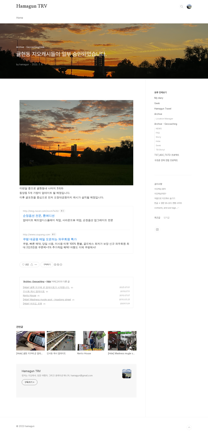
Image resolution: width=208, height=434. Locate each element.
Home (19, 17)
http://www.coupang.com (36, 234)
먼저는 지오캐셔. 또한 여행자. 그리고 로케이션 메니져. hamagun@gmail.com (57, 375)
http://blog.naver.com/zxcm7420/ (41, 211)
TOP (189, 427)
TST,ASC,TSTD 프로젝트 (166, 155)
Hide (48, 281)
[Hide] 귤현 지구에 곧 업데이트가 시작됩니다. (46, 287)
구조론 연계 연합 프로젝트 (166, 160)
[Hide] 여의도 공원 (32, 303)
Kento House (29, 295)
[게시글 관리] (36, 264)
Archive (158, 114)
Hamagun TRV (31, 6)
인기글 (166, 217)
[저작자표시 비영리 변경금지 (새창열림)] (57, 264)
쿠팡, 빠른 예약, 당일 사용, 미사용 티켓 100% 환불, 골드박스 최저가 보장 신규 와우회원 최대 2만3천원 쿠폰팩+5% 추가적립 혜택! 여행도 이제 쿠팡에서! (76, 245)
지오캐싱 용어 (160, 189)
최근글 (157, 217)
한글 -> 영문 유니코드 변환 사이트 (168, 203)
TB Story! (160, 149)
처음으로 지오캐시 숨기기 (164, 198)
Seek (158, 145)
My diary (158, 98)
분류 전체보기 (160, 92)
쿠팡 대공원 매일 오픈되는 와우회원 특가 (50, 239)
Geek (157, 103)
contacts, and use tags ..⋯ (166, 208)
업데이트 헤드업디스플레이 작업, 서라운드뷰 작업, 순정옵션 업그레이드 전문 (68, 220)
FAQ (158, 133)
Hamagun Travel (162, 108)
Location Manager (164, 118)
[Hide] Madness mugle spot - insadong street (47, 299)
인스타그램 (157, 229)
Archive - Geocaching (33, 281)
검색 (181, 6)
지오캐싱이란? (160, 193)
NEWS (159, 128)
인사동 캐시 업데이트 (34, 291)
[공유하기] (32, 264)
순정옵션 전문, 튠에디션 (39, 215)
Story (158, 137)
